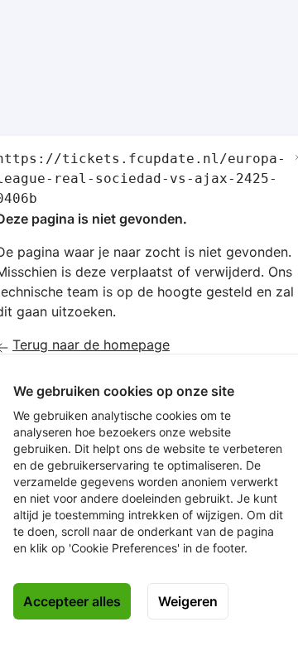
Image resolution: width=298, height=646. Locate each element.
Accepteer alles (72, 601)
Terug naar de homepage (91, 344)
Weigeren (188, 601)
